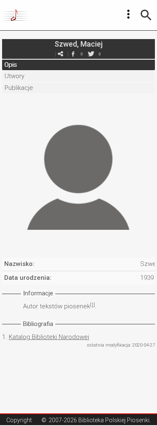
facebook (73, 54)
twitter (91, 54)
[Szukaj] (146, 15)
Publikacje (19, 88)
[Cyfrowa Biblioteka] (16, 15)
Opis (10, 64)
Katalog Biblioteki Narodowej (49, 337)
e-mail (61, 54)
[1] (92, 305)
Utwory (14, 76)
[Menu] (128, 14)
